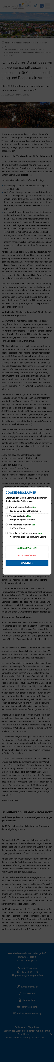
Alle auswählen (27, 548)
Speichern (27, 563)
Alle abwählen (27, 555)
